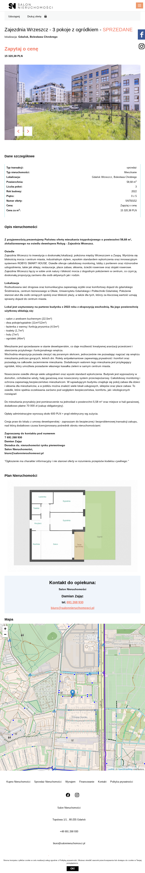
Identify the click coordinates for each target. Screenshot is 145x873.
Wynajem (70, 781)
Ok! (72, 868)
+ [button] (5, 628)
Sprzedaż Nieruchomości (48, 781)
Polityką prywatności (68, 860)
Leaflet (111, 768)
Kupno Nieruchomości (18, 781)
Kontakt (102, 781)
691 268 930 (75, 602)
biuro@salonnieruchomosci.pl (72, 608)
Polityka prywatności (121, 781)
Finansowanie (86, 781)
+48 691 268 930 (69, 831)
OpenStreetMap (125, 768)
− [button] (5, 634)
